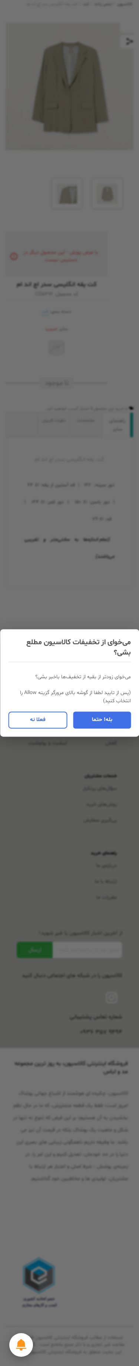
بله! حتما (102, 720)
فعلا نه (38, 720)
